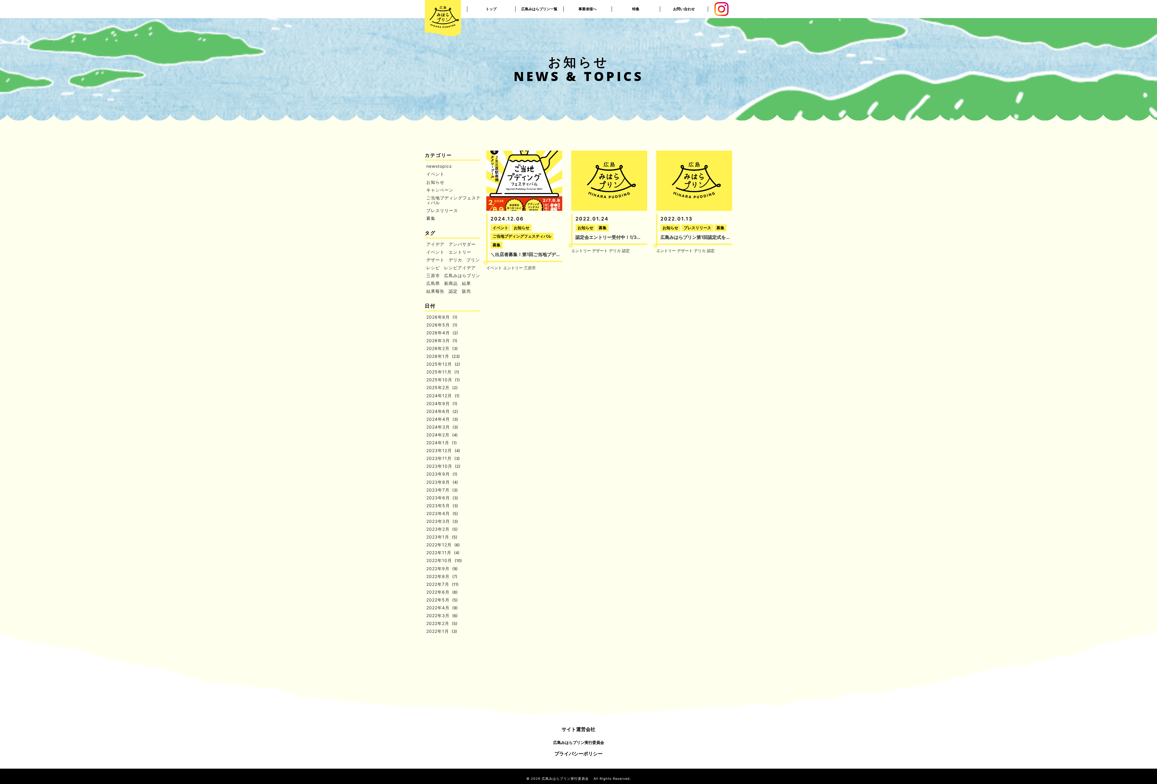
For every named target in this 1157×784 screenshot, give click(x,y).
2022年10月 (439, 560)
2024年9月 (438, 403)
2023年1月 (437, 536)
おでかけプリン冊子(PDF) (635, 27)
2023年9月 (438, 473)
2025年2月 (438, 387)
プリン (473, 259)
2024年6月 (438, 411)
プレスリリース (442, 210)
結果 (466, 283)
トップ (491, 9)
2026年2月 (438, 348)
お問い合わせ (684, 9)
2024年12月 (439, 395)
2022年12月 (439, 544)
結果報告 (435, 291)
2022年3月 (438, 615)
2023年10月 (439, 466)
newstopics (439, 166)
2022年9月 (438, 568)
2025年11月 (439, 371)
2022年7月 (437, 584)
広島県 (433, 283)
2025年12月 (439, 364)
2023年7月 (438, 489)
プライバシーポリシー (578, 754)
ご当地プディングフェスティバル (453, 200)
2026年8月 (438, 317)
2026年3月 (438, 340)
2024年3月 (438, 426)
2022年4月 (438, 607)
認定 (453, 291)
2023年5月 (438, 505)
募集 (430, 218)
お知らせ (435, 182)
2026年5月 (438, 324)
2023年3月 (438, 521)
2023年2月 (438, 529)
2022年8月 (438, 576)
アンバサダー (462, 244)
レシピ (433, 267)
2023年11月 (439, 458)
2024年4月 (438, 419)
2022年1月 (437, 631)
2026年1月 (437, 356)
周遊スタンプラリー (635, 9)
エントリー (460, 252)
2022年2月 (437, 623)
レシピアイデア (460, 267)
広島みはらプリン (462, 275)
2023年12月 (439, 450)
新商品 (451, 283)
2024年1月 (437, 442)
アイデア (435, 244)
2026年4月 (438, 332)
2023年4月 (438, 513)
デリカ (455, 259)
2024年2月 (438, 434)
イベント (435, 173)
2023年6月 (438, 497)
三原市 (433, 275)
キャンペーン (439, 189)
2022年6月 (438, 592)
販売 (466, 291)
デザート (435, 259)
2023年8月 (438, 482)
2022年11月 (438, 552)
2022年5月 (438, 599)
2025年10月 (439, 379)
